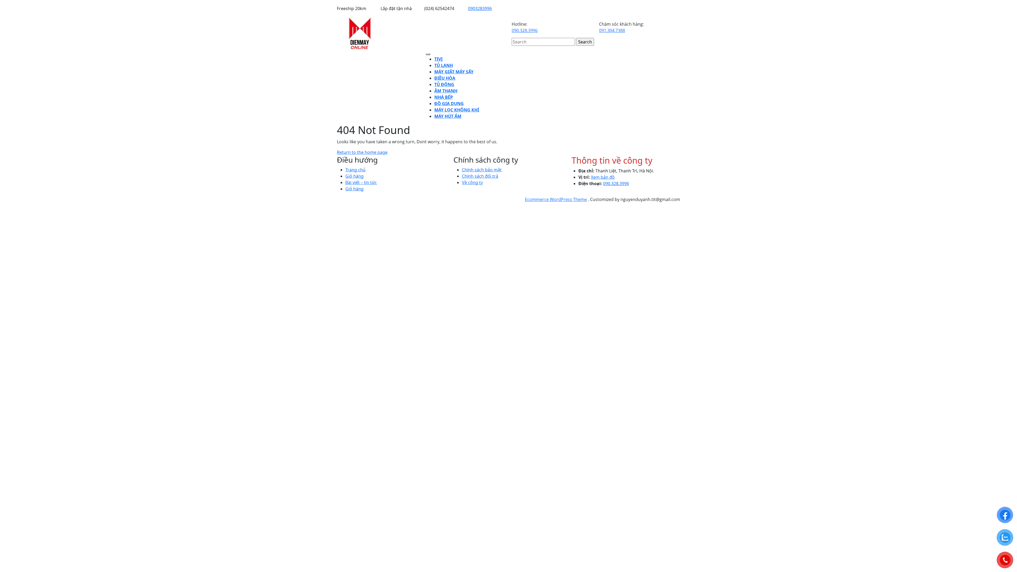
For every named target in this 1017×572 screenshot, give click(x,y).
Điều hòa (444, 78)
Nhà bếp (443, 97)
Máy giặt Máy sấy (454, 72)
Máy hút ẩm (447, 116)
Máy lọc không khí (456, 110)
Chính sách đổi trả (480, 176)
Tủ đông (444, 84)
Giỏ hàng (354, 176)
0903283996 (480, 8)
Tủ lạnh (443, 65)
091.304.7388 (612, 30)
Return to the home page (362, 152)
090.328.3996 (525, 30)
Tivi (438, 59)
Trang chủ (355, 170)
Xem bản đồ (603, 177)
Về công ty (472, 182)
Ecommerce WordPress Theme (556, 199)
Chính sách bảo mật (482, 170)
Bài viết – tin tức (361, 182)
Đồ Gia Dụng (449, 103)
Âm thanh (445, 91)
